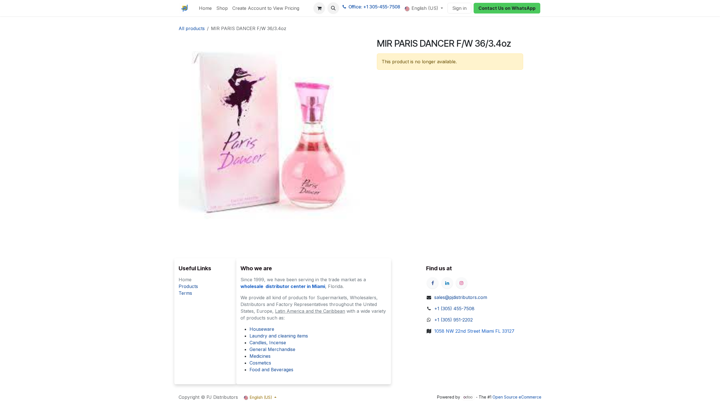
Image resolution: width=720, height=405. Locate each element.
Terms (185, 293)
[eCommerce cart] (319, 8)
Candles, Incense (267, 342)
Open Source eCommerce (516, 397)
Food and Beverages (271, 369)
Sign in (459, 8)
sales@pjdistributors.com (460, 297)
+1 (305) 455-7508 (454, 308)
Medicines (260, 356)
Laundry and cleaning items (278, 336)
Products (188, 286)
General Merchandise (272, 349)
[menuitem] (205, 8)
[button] (333, 8)
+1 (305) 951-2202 (453, 320)
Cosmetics (260, 363)
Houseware (261, 329)
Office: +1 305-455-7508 (374, 7)
